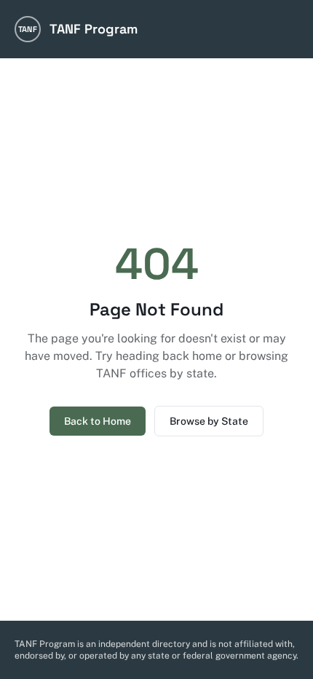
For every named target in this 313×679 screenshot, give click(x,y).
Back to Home (97, 421)
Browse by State (209, 421)
